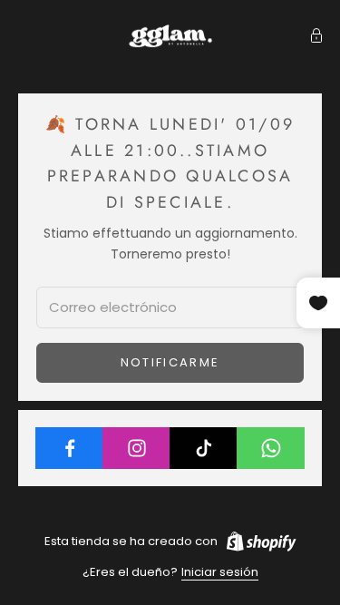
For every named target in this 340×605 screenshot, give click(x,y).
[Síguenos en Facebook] (69, 448)
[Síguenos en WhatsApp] (271, 448)
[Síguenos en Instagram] (136, 448)
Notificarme (170, 362)
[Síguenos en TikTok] (203, 448)
